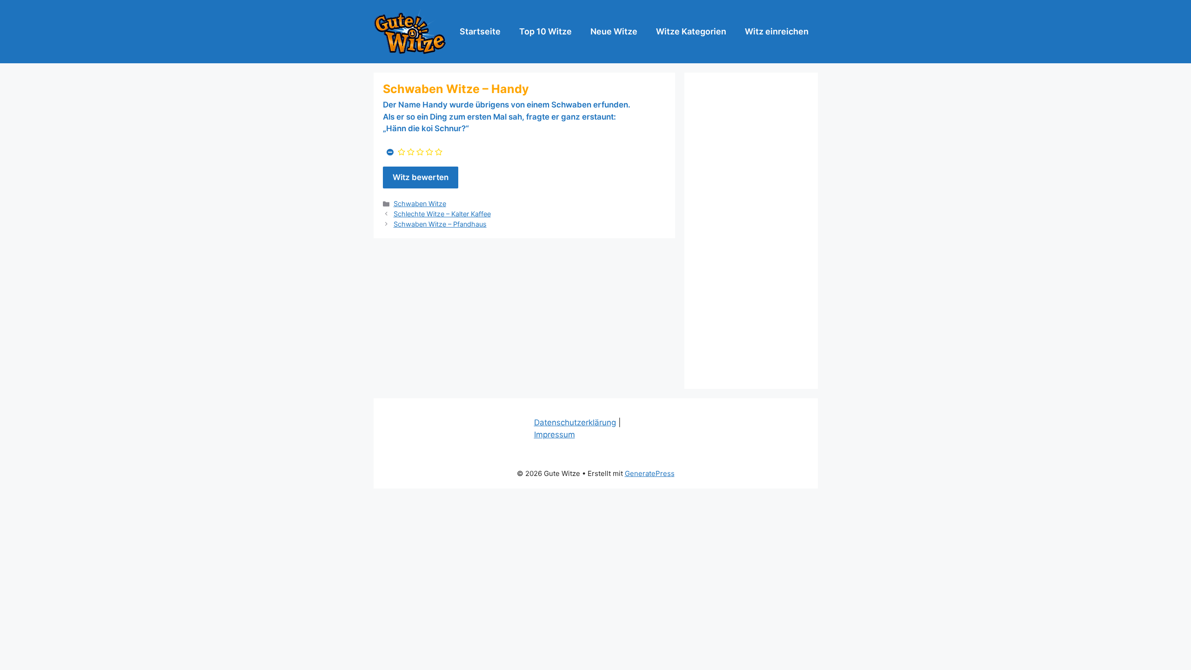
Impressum (554, 434)
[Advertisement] (751, 230)
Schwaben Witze (420, 204)
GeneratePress (650, 473)
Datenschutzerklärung (575, 422)
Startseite (480, 31)
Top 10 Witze (545, 31)
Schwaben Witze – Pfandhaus (440, 224)
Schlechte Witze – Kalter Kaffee (442, 214)
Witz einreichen (777, 31)
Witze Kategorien (691, 31)
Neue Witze (613, 31)
